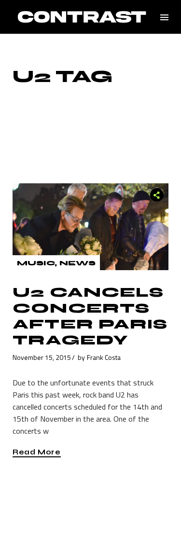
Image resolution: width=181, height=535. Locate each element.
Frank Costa (104, 357)
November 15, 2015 (42, 357)
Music (36, 263)
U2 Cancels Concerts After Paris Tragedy (90, 316)
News (77, 263)
